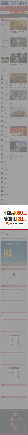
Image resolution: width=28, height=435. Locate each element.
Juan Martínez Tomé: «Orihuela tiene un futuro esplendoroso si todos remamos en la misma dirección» (6, 210)
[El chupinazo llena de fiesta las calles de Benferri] (2, 107)
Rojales (11, 6)
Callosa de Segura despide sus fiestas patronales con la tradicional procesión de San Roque (6, 83)
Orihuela (1, 6)
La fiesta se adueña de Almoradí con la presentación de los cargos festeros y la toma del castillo (6, 135)
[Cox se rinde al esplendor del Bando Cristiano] (2, 191)
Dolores (17, 6)
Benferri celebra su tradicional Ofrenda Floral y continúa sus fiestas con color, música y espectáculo (6, 98)
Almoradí (6, 6)
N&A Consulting (19, 434)
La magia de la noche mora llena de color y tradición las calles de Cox (6, 220)
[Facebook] (24, 10)
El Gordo (2, 315)
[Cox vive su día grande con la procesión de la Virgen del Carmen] (2, 200)
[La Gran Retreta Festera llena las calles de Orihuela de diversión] (2, 158)
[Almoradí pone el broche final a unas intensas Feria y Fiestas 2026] (2, 121)
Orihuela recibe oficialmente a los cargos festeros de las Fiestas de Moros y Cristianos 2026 (6, 215)
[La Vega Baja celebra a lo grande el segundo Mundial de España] (2, 178)
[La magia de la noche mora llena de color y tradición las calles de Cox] (2, 220)
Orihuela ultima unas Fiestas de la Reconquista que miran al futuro (6, 224)
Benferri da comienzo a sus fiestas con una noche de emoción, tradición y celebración (6, 117)
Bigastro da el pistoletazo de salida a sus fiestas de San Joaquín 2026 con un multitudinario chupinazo (6, 112)
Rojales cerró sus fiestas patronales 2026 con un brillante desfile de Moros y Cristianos (6, 233)
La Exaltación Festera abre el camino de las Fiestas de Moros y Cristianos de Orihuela (6, 229)
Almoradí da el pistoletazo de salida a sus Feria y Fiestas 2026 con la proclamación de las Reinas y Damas (6, 149)
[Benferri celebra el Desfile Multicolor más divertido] (2, 76)
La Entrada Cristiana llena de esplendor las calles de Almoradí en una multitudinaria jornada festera (6, 126)
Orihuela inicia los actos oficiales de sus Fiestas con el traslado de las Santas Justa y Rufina (6, 195)
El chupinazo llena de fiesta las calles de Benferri (6, 107)
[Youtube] (26, 10)
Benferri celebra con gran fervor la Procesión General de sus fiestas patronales (6, 88)
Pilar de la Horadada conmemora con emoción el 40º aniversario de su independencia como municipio (6, 140)
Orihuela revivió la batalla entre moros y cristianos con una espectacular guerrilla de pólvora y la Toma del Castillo (6, 163)
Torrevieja (4, 6)
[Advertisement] (14, 306)
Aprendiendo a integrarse (14, 136)
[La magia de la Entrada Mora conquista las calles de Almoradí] (2, 131)
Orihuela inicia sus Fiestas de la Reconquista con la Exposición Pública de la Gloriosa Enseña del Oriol (6, 205)
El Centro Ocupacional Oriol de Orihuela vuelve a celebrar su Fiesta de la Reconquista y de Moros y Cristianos (6, 168)
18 (25, 391)
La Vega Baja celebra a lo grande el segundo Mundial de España (6, 178)
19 (2, 392)
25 (25, 392)
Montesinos (20, 6)
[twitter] (27, 10)
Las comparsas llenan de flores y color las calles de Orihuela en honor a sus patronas (6, 173)
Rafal (15, 6)
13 (6, 391)
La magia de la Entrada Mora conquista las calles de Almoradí (6, 131)
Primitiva (2, 314)
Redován (13, 6)
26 (2, 393)
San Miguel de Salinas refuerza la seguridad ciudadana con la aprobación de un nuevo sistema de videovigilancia (5, 36)
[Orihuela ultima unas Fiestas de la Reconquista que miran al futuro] (2, 224)
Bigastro (9, 6)
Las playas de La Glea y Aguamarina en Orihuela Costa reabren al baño (4, 22)
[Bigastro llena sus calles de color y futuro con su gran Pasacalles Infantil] (2, 103)
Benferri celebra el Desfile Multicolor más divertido (6, 75)
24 (21, 392)
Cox (19, 421)
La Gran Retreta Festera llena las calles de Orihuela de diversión (6, 158)
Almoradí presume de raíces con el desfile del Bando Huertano (6, 145)
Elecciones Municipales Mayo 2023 (22, 429)
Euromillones (2, 316)
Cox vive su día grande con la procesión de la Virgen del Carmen (6, 200)
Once (1, 317)
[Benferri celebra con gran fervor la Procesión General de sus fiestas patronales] (2, 88)
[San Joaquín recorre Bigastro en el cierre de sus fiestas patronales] (2, 79)
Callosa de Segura (21, 422)
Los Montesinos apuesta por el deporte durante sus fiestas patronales (5, 51)
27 (6, 393)
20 (6, 392)
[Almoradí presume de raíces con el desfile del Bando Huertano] (2, 146)
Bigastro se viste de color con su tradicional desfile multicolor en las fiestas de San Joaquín (6, 93)
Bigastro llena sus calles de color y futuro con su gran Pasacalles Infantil (6, 103)
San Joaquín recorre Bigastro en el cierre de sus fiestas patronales (6, 79)
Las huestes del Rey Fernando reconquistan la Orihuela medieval (6, 154)
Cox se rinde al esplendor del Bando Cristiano (6, 191)
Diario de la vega (15, 33)
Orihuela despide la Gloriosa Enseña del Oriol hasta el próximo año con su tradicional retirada (6, 182)
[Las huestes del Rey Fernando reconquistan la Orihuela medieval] (2, 154)
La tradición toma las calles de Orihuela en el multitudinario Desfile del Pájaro (6, 187)
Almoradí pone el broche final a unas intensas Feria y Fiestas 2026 (6, 121)
